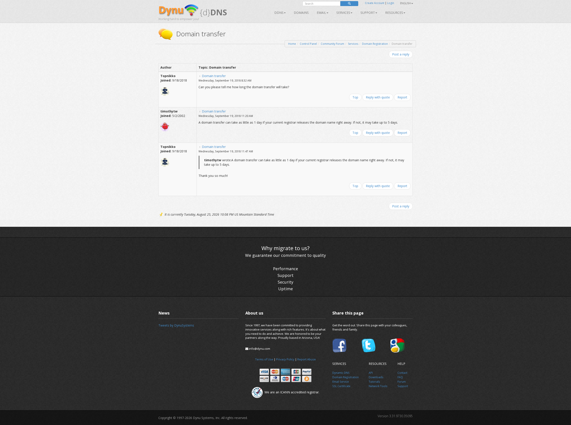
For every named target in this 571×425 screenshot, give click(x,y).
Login (390, 3)
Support (367, 12)
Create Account (374, 3)
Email (321, 12)
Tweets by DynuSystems (176, 325)
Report (402, 97)
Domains (301, 12)
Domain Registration (375, 44)
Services (353, 44)
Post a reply (400, 54)
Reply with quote (378, 97)
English (405, 3)
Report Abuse (306, 359)
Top (355, 97)
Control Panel (308, 44)
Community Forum (332, 44)
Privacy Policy (285, 359)
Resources (394, 12)
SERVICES (343, 12)
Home (292, 44)
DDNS (278, 12)
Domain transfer (214, 76)
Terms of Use (264, 359)
